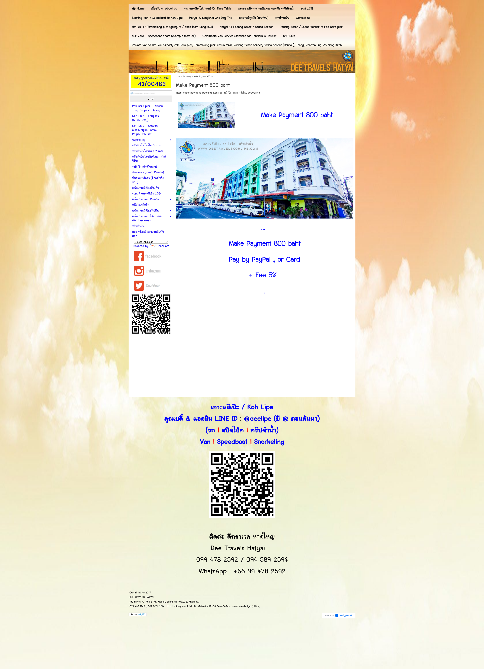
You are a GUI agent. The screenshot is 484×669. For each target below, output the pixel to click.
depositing (254, 92)
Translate (163, 246)
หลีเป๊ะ (228, 92)
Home (178, 76)
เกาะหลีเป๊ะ (239, 92)
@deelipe (257, 419)
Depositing (187, 76)
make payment (192, 92)
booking (207, 92)
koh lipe (218, 92)
